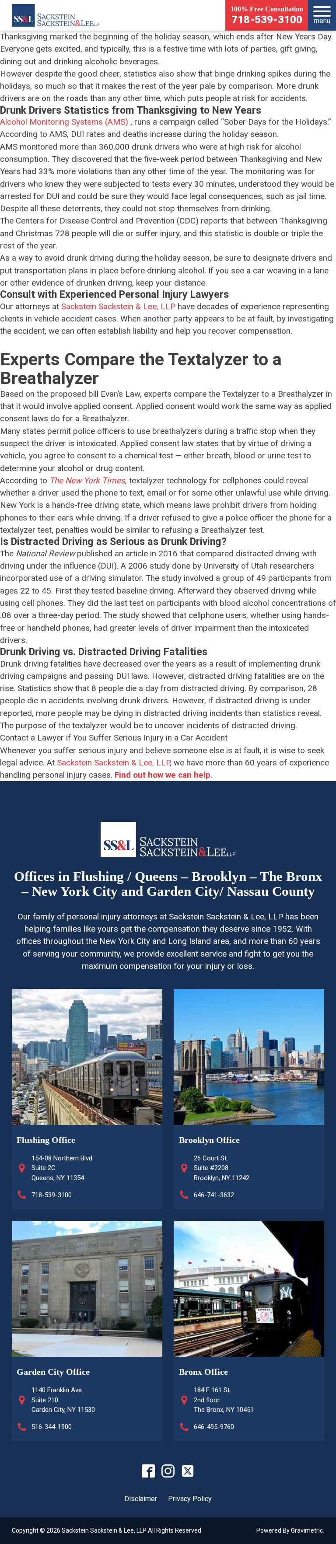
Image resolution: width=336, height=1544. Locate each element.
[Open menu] (322, 11)
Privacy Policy (190, 1499)
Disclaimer (140, 1499)
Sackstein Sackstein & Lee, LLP (118, 306)
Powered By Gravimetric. (290, 1530)
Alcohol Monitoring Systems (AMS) (64, 122)
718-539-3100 (266, 20)
